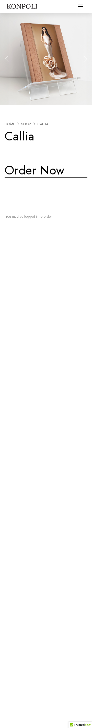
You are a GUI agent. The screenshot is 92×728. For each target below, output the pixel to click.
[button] (80, 6)
